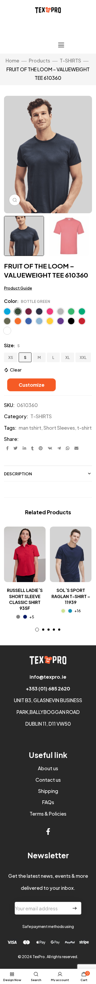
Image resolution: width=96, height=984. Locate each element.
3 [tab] (48, 630)
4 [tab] (54, 630)
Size (9, 345)
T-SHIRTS (70, 60)
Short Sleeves (59, 428)
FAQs (48, 802)
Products (39, 60)
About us (48, 768)
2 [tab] (43, 630)
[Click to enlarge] (14, 200)
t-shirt (84, 428)
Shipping (48, 791)
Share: (11, 439)
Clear (16, 370)
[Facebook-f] (48, 831)
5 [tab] (59, 630)
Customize (32, 385)
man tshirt (30, 428)
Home (12, 60)
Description (18, 473)
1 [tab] (37, 629)
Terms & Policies (48, 814)
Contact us (48, 780)
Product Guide (18, 288)
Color (10, 301)
